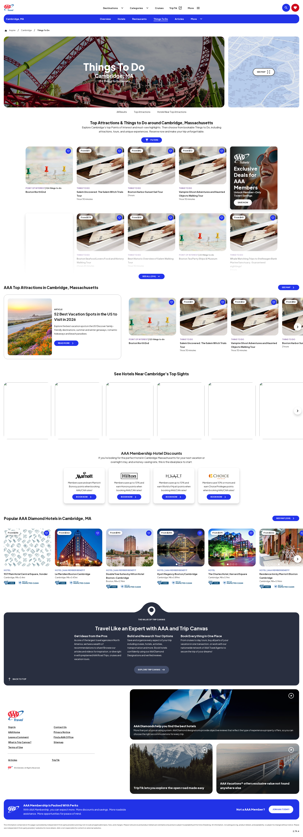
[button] (176, 564)
